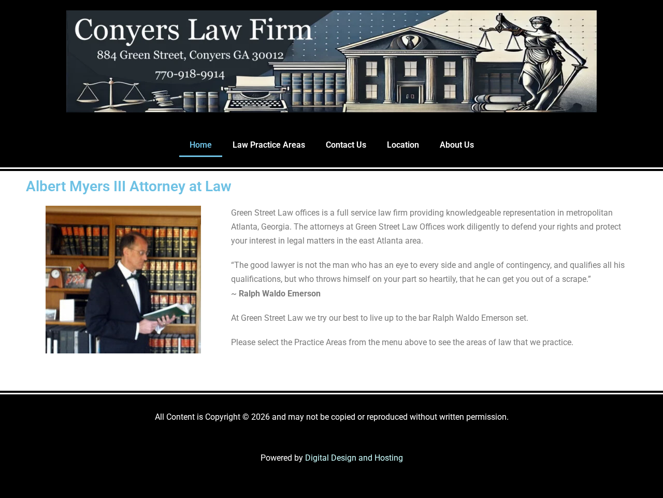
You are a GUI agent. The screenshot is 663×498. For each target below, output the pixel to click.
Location (403, 145)
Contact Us (346, 145)
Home (201, 145)
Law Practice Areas (269, 145)
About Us (457, 145)
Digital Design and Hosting (354, 458)
